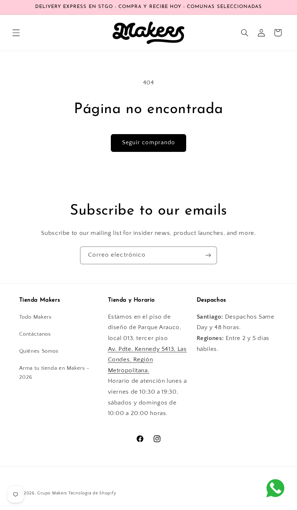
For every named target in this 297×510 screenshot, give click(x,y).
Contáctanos (35, 334)
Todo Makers (35, 317)
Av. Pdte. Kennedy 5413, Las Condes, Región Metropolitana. (147, 360)
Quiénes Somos (39, 351)
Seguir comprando (148, 143)
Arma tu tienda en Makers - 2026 (54, 373)
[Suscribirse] (208, 255)
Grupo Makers (52, 493)
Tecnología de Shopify (92, 493)
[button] (16, 32)
